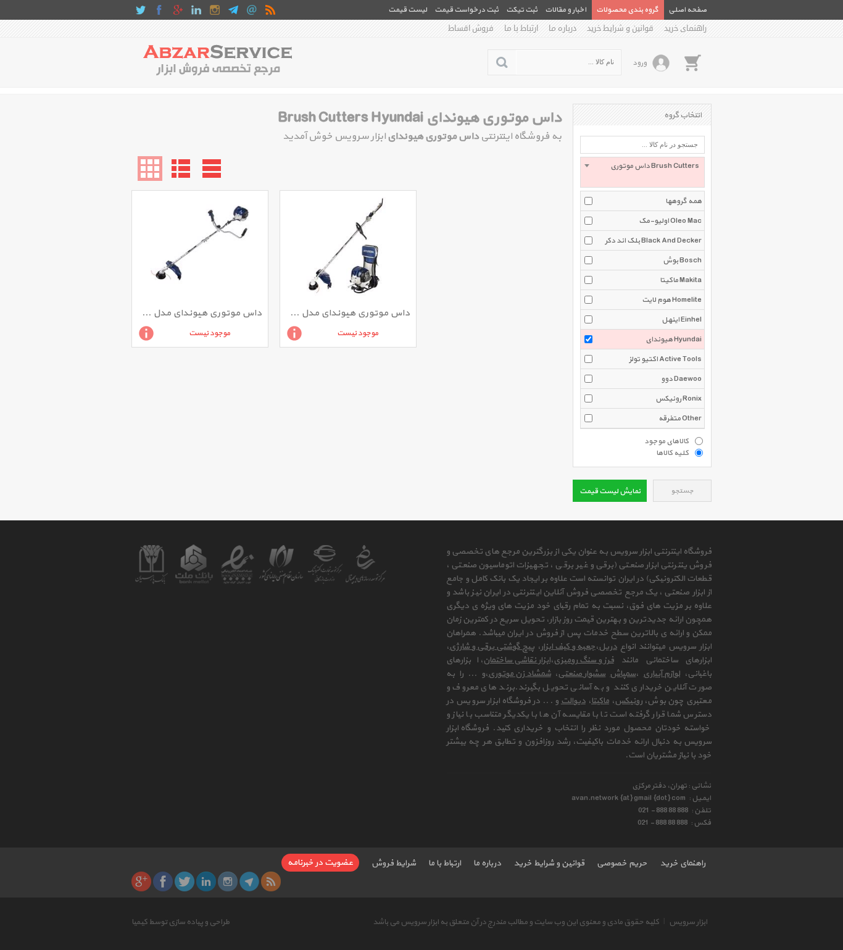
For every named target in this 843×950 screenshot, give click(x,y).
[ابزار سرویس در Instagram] (215, 10)
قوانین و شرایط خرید (620, 28)
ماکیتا (600, 700)
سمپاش (623, 673)
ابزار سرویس (688, 922)
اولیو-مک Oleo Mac (670, 221)
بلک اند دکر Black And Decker (653, 240)
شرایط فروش (394, 863)
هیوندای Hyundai (674, 339)
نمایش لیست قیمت (610, 491)
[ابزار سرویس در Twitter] (140, 10)
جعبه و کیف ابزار (568, 646)
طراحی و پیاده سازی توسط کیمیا (180, 922)
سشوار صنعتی (581, 673)
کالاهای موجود (666, 441)
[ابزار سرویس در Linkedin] (196, 10)
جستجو (682, 491)
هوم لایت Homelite (672, 300)
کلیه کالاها (672, 452)
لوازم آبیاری (661, 673)
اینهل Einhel (682, 319)
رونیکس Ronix (678, 398)
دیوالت (573, 700)
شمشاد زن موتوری (519, 673)
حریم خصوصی (622, 863)
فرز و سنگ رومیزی (584, 660)
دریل (608, 646)
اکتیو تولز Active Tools (665, 359)
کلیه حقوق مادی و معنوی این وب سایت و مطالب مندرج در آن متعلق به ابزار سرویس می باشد (516, 922)
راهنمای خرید (685, 28)
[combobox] (642, 172)
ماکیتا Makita (681, 280)
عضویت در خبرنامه (320, 862)
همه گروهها (683, 201)
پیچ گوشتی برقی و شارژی (491, 646)
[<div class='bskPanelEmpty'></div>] (692, 62)
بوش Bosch (682, 260)
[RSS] (270, 10)
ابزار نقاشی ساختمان (516, 660)
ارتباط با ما (521, 28)
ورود (640, 63)
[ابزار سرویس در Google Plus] (177, 10)
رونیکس (628, 700)
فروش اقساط (471, 28)
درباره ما (562, 28)
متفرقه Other (680, 418)
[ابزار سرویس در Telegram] (233, 10)
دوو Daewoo (681, 379)
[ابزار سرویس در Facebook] (159, 10)
